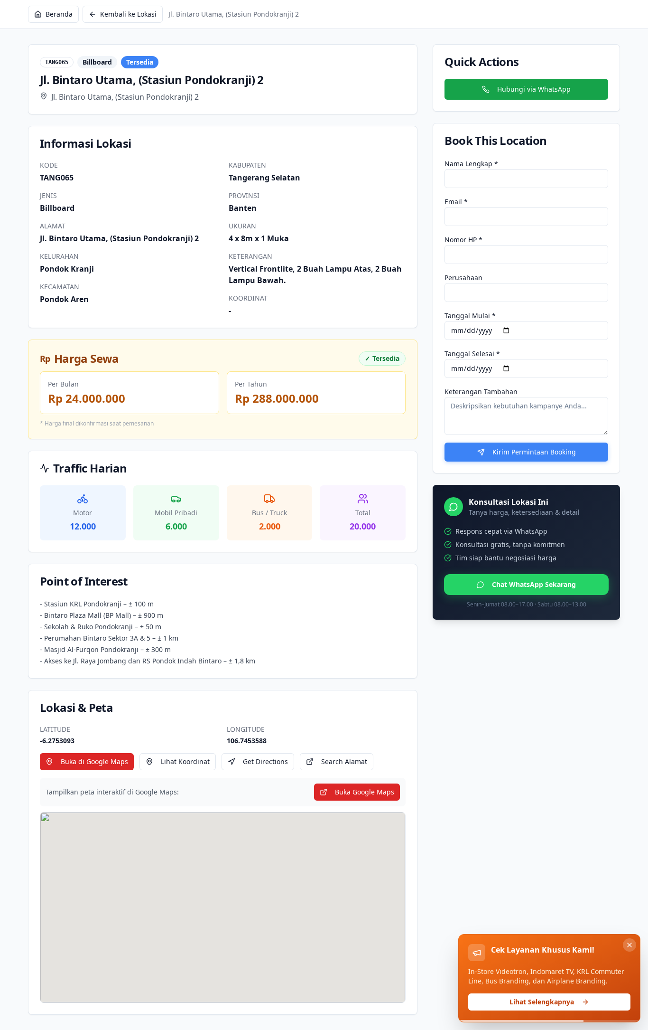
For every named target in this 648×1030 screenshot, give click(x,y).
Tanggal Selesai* (472, 353)
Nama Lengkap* (471, 163)
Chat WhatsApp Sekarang (534, 584)
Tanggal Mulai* (470, 315)
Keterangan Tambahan (481, 391)
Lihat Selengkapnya (541, 1001)
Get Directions (265, 761)
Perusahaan (463, 277)
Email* (456, 201)
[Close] (629, 945)
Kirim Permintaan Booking (534, 451)
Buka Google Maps (364, 791)
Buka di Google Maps (94, 761)
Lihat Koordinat (185, 761)
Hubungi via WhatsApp (534, 89)
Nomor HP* (463, 239)
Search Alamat (344, 761)
